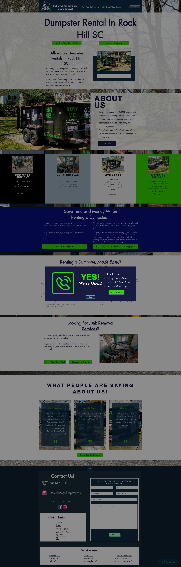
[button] (90, 297)
